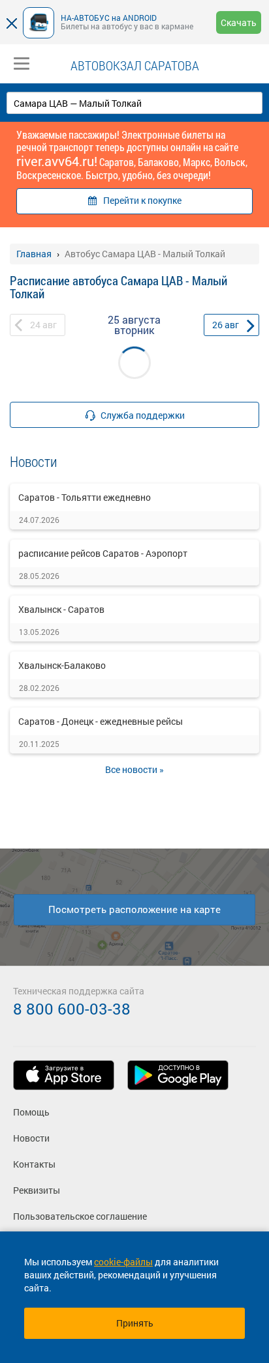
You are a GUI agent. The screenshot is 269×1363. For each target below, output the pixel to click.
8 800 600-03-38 (72, 1008)
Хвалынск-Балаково (62, 665)
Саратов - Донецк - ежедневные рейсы (100, 721)
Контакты (34, 1164)
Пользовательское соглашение (80, 1216)
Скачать (239, 22)
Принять (134, 1323)
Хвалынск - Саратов (61, 609)
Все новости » (134, 769)
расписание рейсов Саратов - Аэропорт (102, 553)
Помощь (31, 1112)
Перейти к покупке (142, 200)
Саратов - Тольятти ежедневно (84, 497)
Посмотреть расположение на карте (134, 909)
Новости (31, 1138)
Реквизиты (36, 1190)
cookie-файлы (123, 1262)
